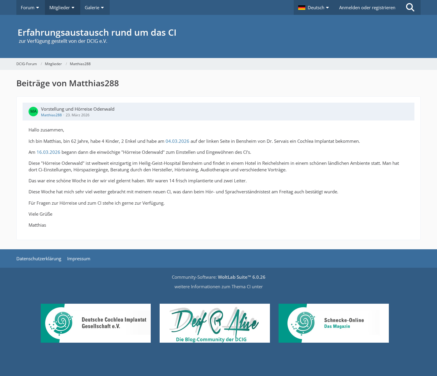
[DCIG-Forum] (218, 36)
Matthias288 (51, 114)
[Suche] (410, 7)
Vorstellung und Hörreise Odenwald (77, 109)
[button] (314, 7)
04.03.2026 (177, 141)
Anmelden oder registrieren (367, 7)
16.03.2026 (48, 152)
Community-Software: (218, 277)
